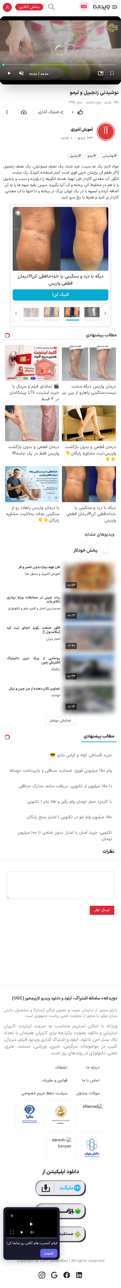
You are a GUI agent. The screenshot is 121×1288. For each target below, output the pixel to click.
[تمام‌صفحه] (111, 74)
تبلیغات (61, 1067)
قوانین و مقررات (54, 1080)
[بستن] (12, 1216)
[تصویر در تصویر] (100, 74)
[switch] (108, 550)
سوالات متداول (88, 1093)
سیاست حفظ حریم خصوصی (44, 1093)
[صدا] (32, 1232)
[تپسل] (18, 212)
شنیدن (48, 1253)
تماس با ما (91, 1080)
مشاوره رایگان (60, 294)
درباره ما (93, 1067)
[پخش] (22, 1232)
